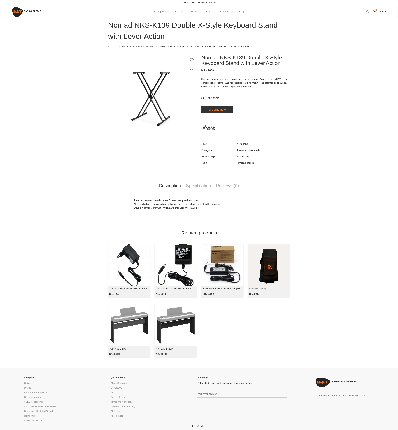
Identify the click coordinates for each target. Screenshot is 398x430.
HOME (111, 46)
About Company (119, 383)
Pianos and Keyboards (142, 46)
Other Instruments (33, 397)
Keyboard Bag (257, 288)
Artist (209, 11)
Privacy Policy (118, 397)
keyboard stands (245, 162)
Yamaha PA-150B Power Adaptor (128, 288)
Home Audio (30, 415)
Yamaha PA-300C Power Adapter (222, 288)
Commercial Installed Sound (38, 411)
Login (383, 11)
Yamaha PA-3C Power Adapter (173, 288)
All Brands (116, 411)
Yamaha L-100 (117, 348)
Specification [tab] (198, 185)
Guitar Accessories (34, 401)
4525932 (211, 3)
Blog (241, 11)
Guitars (28, 383)
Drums (27, 387)
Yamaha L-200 (164, 348)
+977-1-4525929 (198, 3)
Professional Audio (33, 420)
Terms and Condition (121, 401)
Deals (194, 11)
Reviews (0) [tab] (227, 185)
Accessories (243, 156)
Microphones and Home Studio (40, 406)
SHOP (122, 46)
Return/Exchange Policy (123, 406)
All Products (117, 415)
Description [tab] (170, 185)
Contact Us (116, 387)
